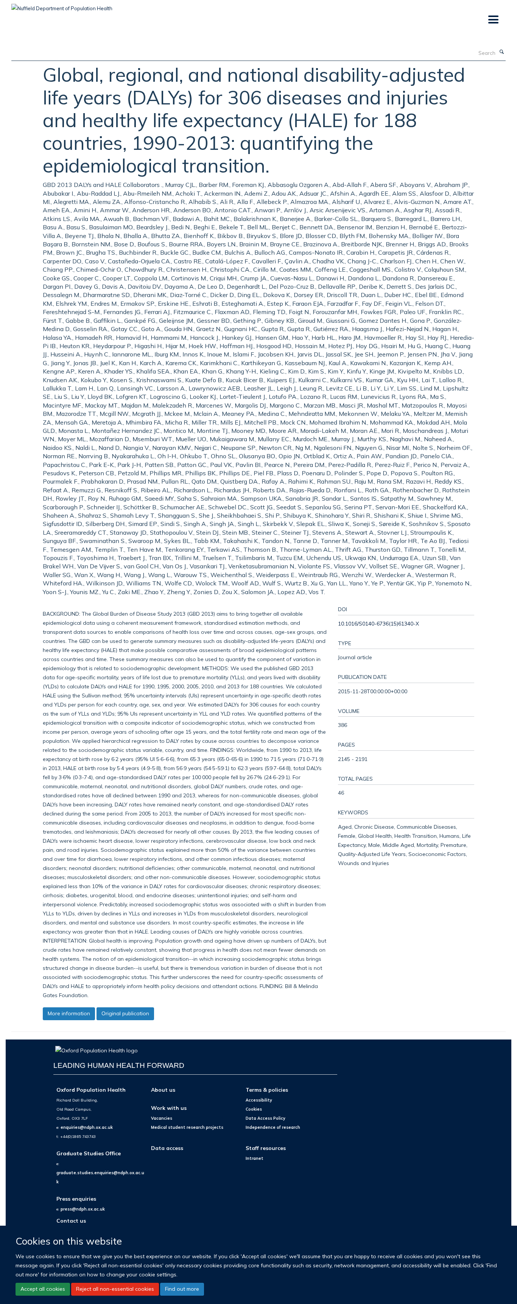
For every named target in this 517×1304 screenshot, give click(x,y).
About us (163, 1089)
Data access (167, 1148)
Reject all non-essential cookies (115, 1288)
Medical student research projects (187, 1127)
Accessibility (259, 1100)
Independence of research (273, 1127)
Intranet (254, 1158)
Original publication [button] (125, 1013)
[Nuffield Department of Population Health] (61, 6)
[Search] (501, 52)
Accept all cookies (42, 1288)
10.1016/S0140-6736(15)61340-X (378, 623)
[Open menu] (493, 20)
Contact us (71, 1220)
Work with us (169, 1108)
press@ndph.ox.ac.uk (83, 1209)
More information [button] (69, 1013)
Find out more (182, 1288)
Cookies (254, 1109)
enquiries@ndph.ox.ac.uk (87, 1127)
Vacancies (161, 1118)
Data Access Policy (265, 1118)
